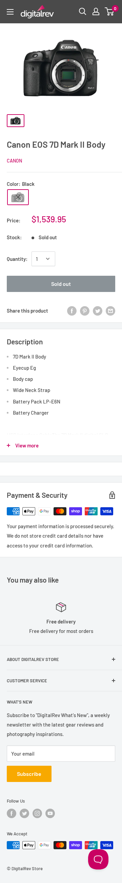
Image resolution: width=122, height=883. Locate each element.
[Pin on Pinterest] (84, 310)
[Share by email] (110, 310)
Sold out (61, 283)
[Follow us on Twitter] (24, 813)
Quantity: (17, 259)
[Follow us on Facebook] (11, 813)
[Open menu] (10, 12)
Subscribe (29, 773)
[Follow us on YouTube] (50, 813)
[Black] (18, 197)
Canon (14, 161)
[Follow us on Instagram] (37, 813)
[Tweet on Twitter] (97, 310)
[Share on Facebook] (72, 310)
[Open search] (82, 11)
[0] (109, 11)
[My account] (96, 11)
